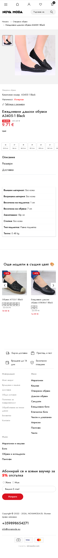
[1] (51, 12)
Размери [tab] (7, 163)
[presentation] (4, 285)
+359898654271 (15, 523)
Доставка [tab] (8, 170)
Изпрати (12, 496)
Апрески (36, 422)
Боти (4, 448)
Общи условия (9, 394)
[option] (7, 41)
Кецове (35, 385)
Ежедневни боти (40, 406)
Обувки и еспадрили (13, 454)
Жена (8, 482)
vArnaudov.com (33, 546)
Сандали (36, 401)
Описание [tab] (8, 157)
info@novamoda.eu (11, 529)
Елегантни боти (39, 412)
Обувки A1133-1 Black (12, 299)
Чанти (34, 433)
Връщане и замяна (11, 385)
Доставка (6, 389)
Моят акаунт (7, 380)
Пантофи (36, 427)
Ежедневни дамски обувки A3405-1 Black (25, 25)
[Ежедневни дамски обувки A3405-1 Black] (35, 55)
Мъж (16, 482)
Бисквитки (6, 415)
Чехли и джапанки (41, 417)
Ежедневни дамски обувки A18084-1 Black (42, 301)
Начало (5, 21)
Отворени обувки (20, 21)
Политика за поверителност (9, 401)
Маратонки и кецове (13, 443)
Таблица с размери (15, 104)
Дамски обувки (39, 396)
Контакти (6, 420)
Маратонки (37, 380)
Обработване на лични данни (13, 409)
